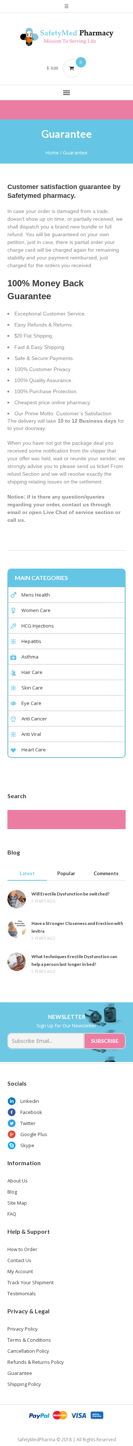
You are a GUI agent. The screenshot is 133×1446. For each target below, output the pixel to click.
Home (52, 152)
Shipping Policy (24, 1384)
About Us (17, 1180)
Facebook (31, 1112)
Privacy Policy (22, 1329)
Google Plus (33, 1134)
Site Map (17, 1202)
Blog (12, 1191)
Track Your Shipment (30, 1282)
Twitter (27, 1123)
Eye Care (31, 703)
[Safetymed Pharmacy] (66, 37)
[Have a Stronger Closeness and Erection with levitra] (16, 928)
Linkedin (29, 1101)
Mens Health (35, 594)
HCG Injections (37, 625)
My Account (20, 1271)
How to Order (22, 1249)
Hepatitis (31, 641)
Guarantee (19, 1373)
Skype (27, 1145)
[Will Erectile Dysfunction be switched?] (16, 898)
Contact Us (19, 1260)
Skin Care (32, 687)
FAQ (11, 1214)
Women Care (36, 610)
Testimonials (21, 1293)
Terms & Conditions (29, 1340)
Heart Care (33, 749)
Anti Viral (31, 734)
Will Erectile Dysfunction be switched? (70, 894)
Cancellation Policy (28, 1351)
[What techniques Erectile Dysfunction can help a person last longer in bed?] (16, 961)
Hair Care (31, 672)
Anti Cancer (34, 718)
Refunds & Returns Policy (35, 1362)
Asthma (29, 656)
